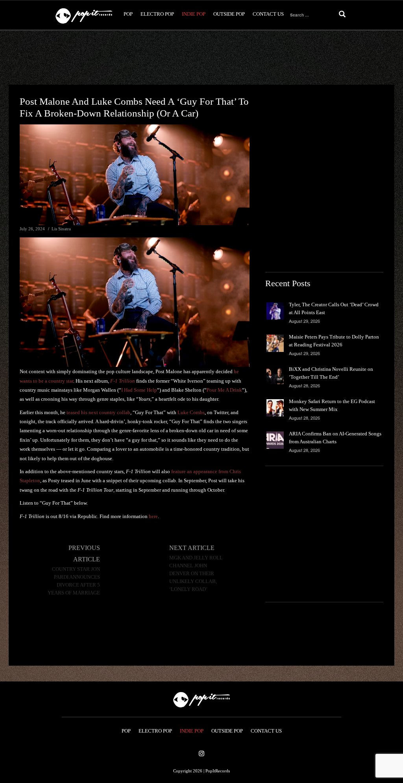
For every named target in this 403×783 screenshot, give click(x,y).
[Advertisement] (201, 58)
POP (128, 14)
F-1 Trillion (122, 381)
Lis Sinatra (61, 228)
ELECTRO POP (157, 14)
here (153, 516)
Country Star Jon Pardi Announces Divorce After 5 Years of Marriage (74, 581)
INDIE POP (193, 14)
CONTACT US (268, 14)
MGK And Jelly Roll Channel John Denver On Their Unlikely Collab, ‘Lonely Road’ (196, 573)
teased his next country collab (98, 412)
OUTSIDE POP (229, 14)
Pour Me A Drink (224, 390)
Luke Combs (191, 412)
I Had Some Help (139, 390)
